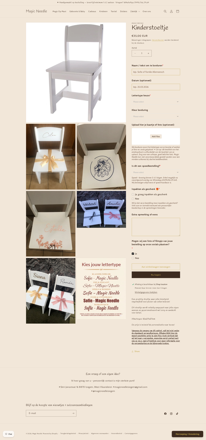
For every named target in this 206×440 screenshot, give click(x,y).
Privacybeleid (83, 433)
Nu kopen (156, 275)
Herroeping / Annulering (187, 434)
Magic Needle (37, 434)
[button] (135, 11)
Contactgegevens (131, 433)
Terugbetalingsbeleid (68, 433)
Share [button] (137, 351)
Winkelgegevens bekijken (146, 292)
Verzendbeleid (116, 433)
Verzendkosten (158, 40)
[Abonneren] (73, 413)
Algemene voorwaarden (100, 433)
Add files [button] (156, 136)
